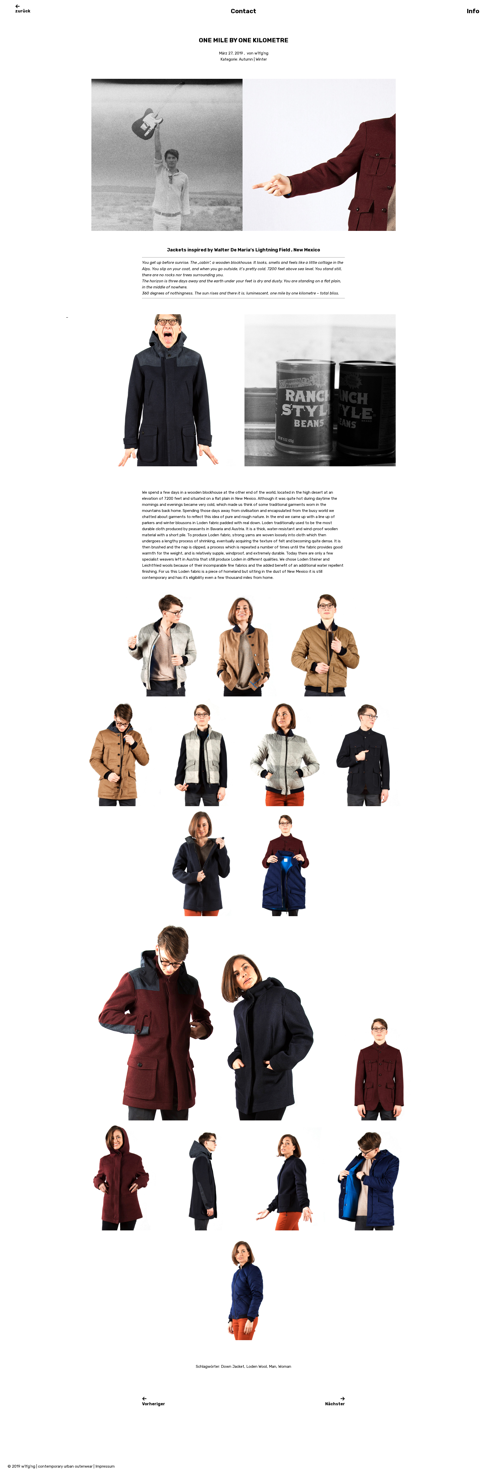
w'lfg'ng (261, 53)
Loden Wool (256, 1366)
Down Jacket (232, 1366)
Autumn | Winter (253, 59)
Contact (243, 11)
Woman (284, 1366)
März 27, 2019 (231, 53)
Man (272, 1366)
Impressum (105, 1466)
